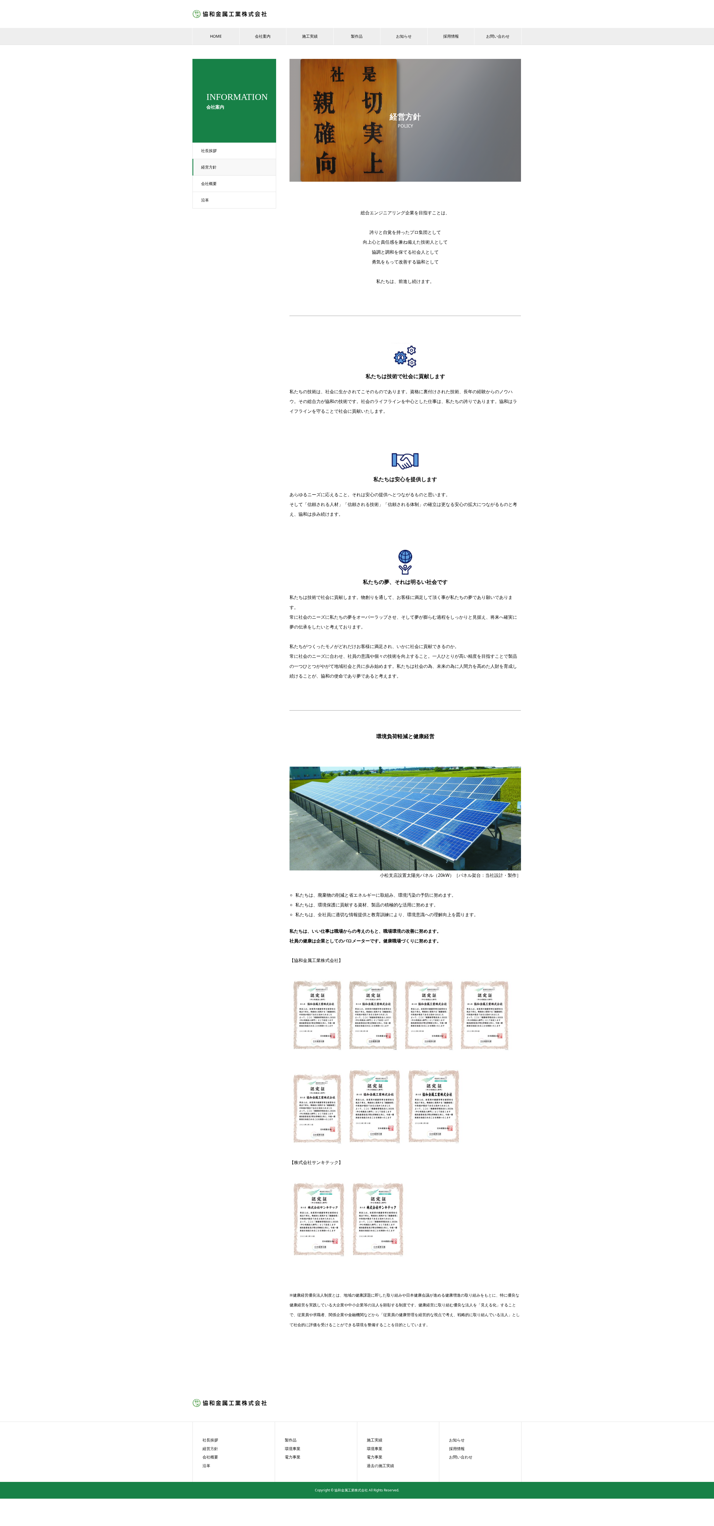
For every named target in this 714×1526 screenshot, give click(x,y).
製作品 (357, 36)
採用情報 (451, 36)
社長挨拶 (209, 150)
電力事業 (292, 1457)
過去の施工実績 (380, 1465)
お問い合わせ (498, 36)
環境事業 (292, 1448)
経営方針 (209, 167)
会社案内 (263, 36)
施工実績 (310, 36)
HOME (216, 36)
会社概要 (209, 183)
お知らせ (404, 36)
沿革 (205, 200)
